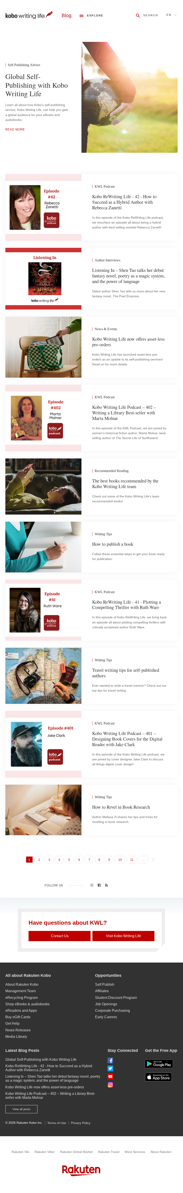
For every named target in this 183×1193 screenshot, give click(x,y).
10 (121, 859)
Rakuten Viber (45, 1152)
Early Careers (106, 1017)
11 (133, 859)
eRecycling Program (21, 998)
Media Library (16, 1036)
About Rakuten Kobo (21, 984)
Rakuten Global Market (76, 1152)
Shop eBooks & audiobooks (27, 1004)
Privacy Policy (80, 1123)
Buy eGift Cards (17, 1017)
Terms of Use (56, 1123)
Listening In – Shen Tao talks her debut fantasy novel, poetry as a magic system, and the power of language (52, 1078)
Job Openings (106, 1004)
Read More (15, 129)
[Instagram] (123, 1084)
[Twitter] (123, 1068)
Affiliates (102, 991)
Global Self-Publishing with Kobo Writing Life (41, 1059)
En (168, 14)
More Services (135, 1152)
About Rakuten (160, 1152)
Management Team (20, 991)
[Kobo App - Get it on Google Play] (159, 1064)
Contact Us (60, 936)
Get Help (12, 1023)
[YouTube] (123, 1076)
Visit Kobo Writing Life (123, 936)
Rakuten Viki (20, 1152)
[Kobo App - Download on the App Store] (161, 1077)
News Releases (18, 1030)
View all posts (21, 1109)
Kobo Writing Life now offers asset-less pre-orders (44, 1087)
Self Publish (104, 984)
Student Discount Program (116, 998)
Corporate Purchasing (112, 1010)
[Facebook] (123, 1060)
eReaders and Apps (21, 1010)
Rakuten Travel (108, 1152)
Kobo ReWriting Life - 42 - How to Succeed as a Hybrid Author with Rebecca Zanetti (48, 1068)
